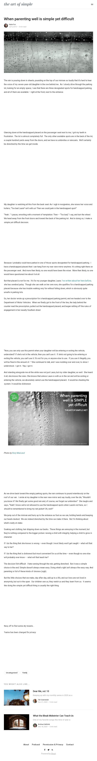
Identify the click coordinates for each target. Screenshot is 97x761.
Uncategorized (11, 673)
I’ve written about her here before (76, 281)
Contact (70, 745)
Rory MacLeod (18, 453)
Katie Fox (12, 24)
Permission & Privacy (53, 745)
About (26, 745)
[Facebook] (45, 750)
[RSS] (52, 750)
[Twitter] (48, 750)
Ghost (53, 754)
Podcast (36, 745)
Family (24, 673)
